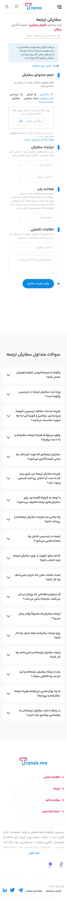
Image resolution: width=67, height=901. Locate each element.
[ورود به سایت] (6, 6)
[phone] (15, 6)
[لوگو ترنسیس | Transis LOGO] (33, 6)
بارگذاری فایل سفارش (46, 97)
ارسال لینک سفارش (31, 97)
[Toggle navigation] (59, 7)
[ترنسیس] (33, 761)
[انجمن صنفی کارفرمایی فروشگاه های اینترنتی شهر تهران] (50, 865)
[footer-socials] (20, 891)
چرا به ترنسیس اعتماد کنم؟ (43, 36)
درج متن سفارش (15, 97)
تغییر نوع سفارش (41, 66)
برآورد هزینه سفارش (38, 284)
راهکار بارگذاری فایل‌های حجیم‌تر (39, 140)
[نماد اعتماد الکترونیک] (61, 865)
